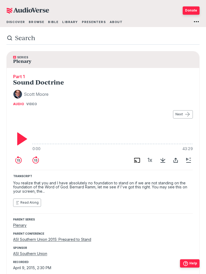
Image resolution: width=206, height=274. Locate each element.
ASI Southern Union (30, 253)
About (116, 22)
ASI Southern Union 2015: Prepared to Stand (52, 239)
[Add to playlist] (188, 160)
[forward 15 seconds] (35, 160)
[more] (196, 21)
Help (193, 263)
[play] (20, 139)
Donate (191, 10)
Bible (53, 22)
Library (70, 22)
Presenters (94, 22)
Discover (15, 22)
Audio (18, 104)
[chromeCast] (137, 160)
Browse (36, 22)
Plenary (20, 225)
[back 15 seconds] (18, 160)
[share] (175, 160)
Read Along (29, 202)
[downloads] (163, 160)
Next (179, 114)
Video (31, 104)
